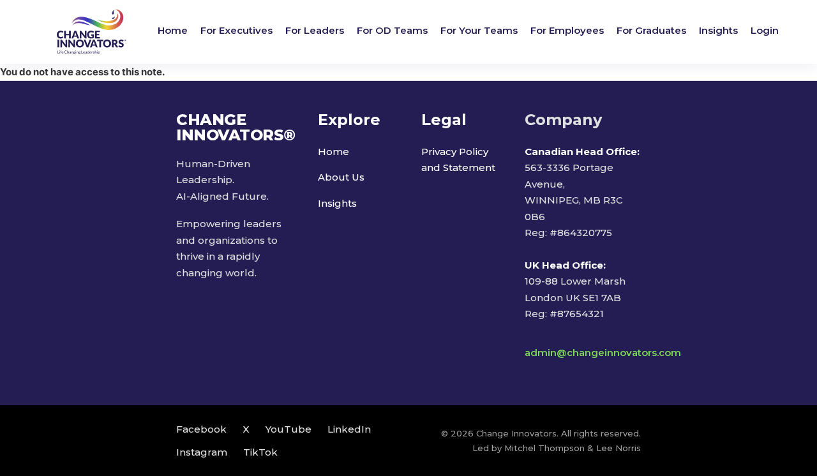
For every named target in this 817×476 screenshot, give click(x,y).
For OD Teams (392, 30)
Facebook (201, 429)
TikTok (260, 452)
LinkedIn (349, 429)
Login (765, 30)
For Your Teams (479, 30)
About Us (341, 177)
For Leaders (314, 30)
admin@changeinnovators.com (603, 352)
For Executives (236, 30)
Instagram (201, 452)
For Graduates (651, 30)
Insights (718, 30)
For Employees (567, 30)
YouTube (288, 429)
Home (173, 30)
